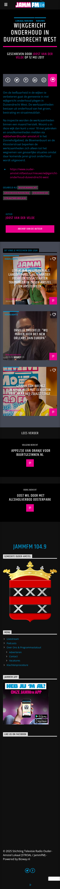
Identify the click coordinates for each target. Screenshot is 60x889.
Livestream (13, 638)
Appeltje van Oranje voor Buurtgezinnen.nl (30, 453)
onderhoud (40, 192)
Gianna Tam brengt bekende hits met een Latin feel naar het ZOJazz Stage (30, 390)
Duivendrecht (28, 187)
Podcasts (11, 643)
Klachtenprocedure (17, 665)
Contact (13, 656)
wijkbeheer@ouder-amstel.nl (21, 136)
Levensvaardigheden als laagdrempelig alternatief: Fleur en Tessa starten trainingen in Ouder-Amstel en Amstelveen (29, 278)
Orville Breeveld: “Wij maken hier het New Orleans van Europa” (31, 334)
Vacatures (14, 660)
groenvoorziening (16, 192)
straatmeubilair (15, 198)
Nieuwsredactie (13, 298)
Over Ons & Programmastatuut (24, 647)
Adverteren (15, 652)
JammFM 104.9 (29, 546)
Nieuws (40, 20)
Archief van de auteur (30, 229)
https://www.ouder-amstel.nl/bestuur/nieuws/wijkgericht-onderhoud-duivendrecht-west (34, 173)
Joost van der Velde (34, 55)
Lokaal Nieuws (24, 20)
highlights (11, 258)
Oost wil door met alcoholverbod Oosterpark (30, 498)
